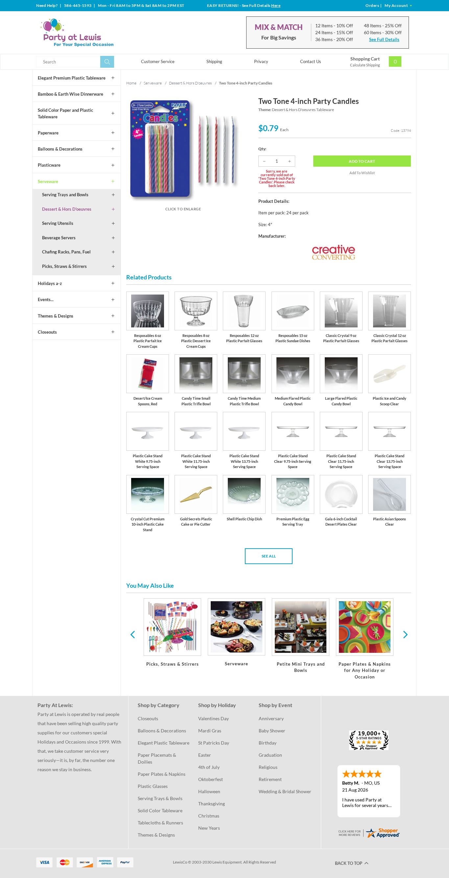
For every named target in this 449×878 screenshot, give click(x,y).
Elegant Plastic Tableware (163, 743)
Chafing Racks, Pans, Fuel (66, 251)
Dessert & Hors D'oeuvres (66, 209)
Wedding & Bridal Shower (285, 791)
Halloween (209, 791)
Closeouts (47, 332)
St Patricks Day (213, 743)
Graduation (270, 755)
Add (362, 161)
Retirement (270, 779)
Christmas (208, 816)
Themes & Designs (55, 316)
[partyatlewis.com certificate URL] (368, 832)
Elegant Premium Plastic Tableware (72, 78)
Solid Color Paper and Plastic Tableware (65, 113)
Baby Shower (272, 730)
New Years (209, 828)
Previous (132, 634)
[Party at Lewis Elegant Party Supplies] (92, 32)
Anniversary (271, 718)
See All (269, 556)
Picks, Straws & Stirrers (64, 266)
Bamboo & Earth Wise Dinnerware (70, 94)
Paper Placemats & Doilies (157, 758)
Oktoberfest (210, 779)
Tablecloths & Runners (160, 822)
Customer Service (158, 61)
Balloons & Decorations (60, 149)
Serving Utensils (57, 223)
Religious (268, 767)
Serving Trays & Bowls (160, 798)
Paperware (48, 132)
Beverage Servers (59, 237)
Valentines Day (213, 718)
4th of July (209, 767)
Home (131, 83)
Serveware (48, 181)
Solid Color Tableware (160, 810)
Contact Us (310, 61)
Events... (46, 299)
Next (405, 634)
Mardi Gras (209, 730)
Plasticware (49, 165)
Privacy (261, 61)
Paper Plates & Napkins (161, 774)
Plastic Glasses (153, 786)
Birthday (267, 743)
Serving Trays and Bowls (65, 194)
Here (275, 5)
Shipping (214, 61)
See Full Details (384, 39)
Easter (204, 755)
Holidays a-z (50, 283)
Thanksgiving (211, 803)
